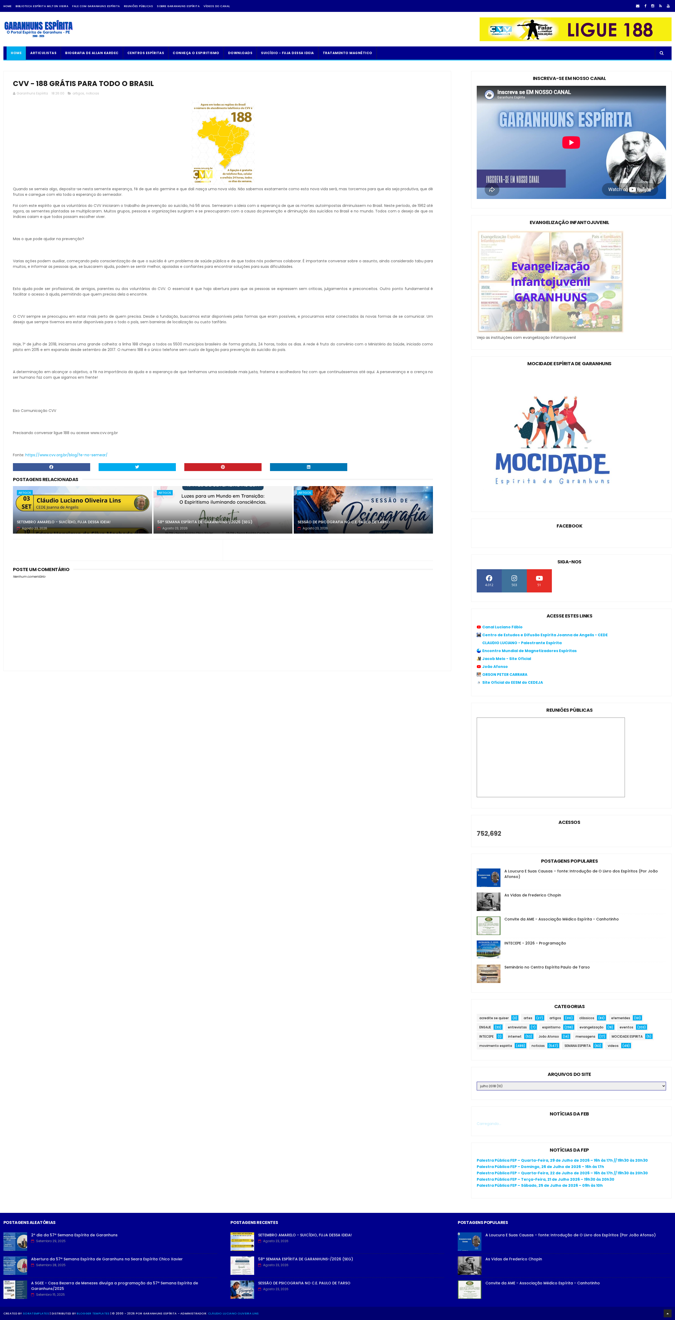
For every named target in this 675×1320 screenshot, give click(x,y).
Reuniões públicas (138, 6)
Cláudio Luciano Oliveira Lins (233, 1313)
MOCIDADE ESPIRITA (627, 1036)
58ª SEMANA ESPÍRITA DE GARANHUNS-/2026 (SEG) (204, 522)
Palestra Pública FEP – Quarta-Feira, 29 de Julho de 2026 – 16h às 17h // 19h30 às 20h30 (562, 1160)
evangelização (592, 1027)
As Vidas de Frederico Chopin (532, 895)
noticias (92, 93)
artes (528, 1018)
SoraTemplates (36, 1313)
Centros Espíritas (145, 53)
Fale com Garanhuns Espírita (96, 6)
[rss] (660, 6)
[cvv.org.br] (576, 39)
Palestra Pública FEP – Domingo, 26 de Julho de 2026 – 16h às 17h (540, 1166)
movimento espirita (495, 1045)
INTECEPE (486, 1036)
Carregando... (489, 1123)
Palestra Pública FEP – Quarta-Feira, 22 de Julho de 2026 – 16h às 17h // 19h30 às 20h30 (562, 1173)
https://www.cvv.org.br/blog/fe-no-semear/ (66, 455)
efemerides (620, 1018)
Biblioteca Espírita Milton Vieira (42, 6)
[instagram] (652, 6)
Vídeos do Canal (217, 6)
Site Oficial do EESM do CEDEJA (512, 682)
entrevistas (517, 1027)
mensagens (585, 1036)
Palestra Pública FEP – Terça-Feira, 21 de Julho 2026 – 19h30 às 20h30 (545, 1179)
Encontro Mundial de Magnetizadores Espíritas (529, 650)
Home (7, 6)
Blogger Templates (93, 1313)
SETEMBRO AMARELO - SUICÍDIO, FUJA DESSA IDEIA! (63, 522)
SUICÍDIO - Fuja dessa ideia (287, 53)
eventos (626, 1027)
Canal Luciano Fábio (502, 627)
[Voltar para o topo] (668, 1313)
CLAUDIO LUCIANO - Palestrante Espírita (522, 642)
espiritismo (551, 1027)
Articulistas (43, 53)
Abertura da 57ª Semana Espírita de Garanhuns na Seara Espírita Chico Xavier (107, 1259)
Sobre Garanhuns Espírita (178, 6)
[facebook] (645, 6)
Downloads (240, 53)
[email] (637, 6)
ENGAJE (485, 1027)
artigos (78, 93)
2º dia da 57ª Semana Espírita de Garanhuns (74, 1235)
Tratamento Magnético (347, 53)
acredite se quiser (494, 1018)
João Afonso (495, 666)
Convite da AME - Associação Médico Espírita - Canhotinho (561, 919)
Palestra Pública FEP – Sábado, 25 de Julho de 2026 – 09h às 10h (540, 1185)
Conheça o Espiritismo (196, 53)
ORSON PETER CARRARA (504, 674)
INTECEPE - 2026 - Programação (535, 943)
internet (515, 1036)
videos (613, 1045)
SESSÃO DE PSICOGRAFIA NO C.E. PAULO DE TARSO (344, 522)
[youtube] (668, 6)
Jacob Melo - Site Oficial (506, 658)
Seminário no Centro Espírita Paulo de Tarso (547, 967)
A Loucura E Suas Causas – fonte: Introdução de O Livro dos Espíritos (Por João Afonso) (570, 1235)
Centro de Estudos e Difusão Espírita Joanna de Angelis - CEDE (545, 635)
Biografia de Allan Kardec (92, 53)
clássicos (586, 1018)
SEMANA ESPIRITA (578, 1045)
